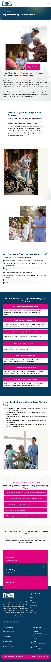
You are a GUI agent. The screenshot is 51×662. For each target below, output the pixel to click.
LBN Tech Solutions (43, 656)
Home (3, 11)
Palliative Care (6, 636)
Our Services (10, 11)
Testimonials (33, 602)
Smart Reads (33, 605)
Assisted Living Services (8, 631)
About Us (32, 600)
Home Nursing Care (7, 644)
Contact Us (33, 607)
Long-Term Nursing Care (9, 634)
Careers (32, 610)
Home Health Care (7, 641)
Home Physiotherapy (8, 646)
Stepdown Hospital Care (9, 639)
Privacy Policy (33, 612)
